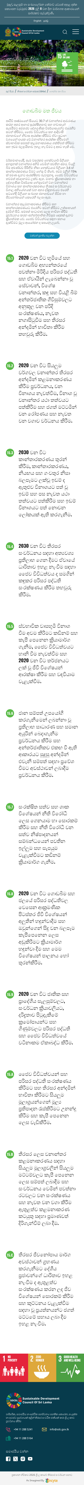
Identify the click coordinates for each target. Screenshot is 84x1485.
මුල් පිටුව (10, 91)
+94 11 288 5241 (23, 1429)
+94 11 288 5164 (23, 1438)
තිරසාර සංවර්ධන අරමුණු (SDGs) (31, 91)
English (37, 20)
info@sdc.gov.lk (59, 1429)
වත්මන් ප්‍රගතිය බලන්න (42, 235)
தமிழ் (45, 20)
